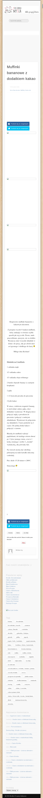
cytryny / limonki (13, 629)
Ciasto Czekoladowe (12, 599)
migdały (31, 657)
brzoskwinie (19, 621)
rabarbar (10, 680)
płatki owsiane (29, 676)
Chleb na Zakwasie (11, 580)
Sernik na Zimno (11, 582)
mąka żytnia (18, 660)
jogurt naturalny (31, 641)
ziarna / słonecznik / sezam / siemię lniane (20, 696)
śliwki (9, 700)
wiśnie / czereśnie (21, 688)
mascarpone (11, 657)
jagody (26, 637)
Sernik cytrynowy (20, 730)
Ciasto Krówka (16, 743)
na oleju (26, 532)
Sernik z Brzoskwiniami (13, 578)
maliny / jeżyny (27, 653)
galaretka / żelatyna (22, 633)
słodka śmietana (21, 680)
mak (9, 653)
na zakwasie (11, 664)
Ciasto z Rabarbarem (12, 590)
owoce (24, 672)
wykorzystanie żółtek (14, 692)
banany (10, 532)
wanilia (18, 684)
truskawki (33, 680)
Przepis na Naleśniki (12, 597)
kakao (18, 532)
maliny (16, 653)
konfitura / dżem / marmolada (24, 645)
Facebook (21, 25)
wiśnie (10, 688)
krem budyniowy (12, 649)
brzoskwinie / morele (14, 625)
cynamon (27, 625)
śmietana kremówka (21, 700)
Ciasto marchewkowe (12, 595)
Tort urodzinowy (16, 727)
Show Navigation (33, 18)
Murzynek (13, 747)
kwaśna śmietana (26, 649)
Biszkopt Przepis (11, 603)
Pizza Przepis (10, 588)
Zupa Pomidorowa (12, 584)
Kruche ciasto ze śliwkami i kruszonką (24, 719)
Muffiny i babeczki (25, 90)
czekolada (25, 629)
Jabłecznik (9, 593)
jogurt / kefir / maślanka (15, 641)
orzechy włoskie (12, 672)
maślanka (22, 657)
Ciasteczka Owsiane (12, 601)
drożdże (10, 633)
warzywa (27, 684)
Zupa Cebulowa (10, 586)
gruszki (10, 637)
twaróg (10, 684)
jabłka (18, 637)
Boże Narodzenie (15, 90)
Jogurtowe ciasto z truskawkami (20, 716)
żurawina (10, 704)
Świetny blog (10, 730)
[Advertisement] (21, 46)
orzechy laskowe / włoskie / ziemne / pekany (21, 668)
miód (9, 660)
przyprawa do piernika (14, 676)
